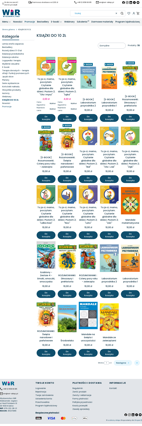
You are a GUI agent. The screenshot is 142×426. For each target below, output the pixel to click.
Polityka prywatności (82, 402)
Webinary (6, 96)
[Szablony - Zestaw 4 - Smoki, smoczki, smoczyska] (46, 255)
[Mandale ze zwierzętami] (109, 317)
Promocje (7, 106)
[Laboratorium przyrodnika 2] (109, 258)
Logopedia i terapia (11, 60)
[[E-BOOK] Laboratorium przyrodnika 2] (88, 77)
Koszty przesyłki (80, 405)
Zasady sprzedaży (81, 409)
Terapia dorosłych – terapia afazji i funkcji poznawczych (15, 72)
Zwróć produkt (79, 391)
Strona (101, 363)
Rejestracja (41, 391)
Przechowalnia (42, 402)
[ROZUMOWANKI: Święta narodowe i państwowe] (46, 314)
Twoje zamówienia (44, 395)
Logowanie (41, 388)
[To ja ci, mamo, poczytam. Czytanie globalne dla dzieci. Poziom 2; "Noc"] (67, 195)
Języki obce (7, 76)
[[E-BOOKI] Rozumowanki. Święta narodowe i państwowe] (67, 138)
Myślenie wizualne (10, 63)
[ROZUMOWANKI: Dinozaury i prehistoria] (67, 257)
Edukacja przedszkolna (13, 53)
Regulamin (78, 388)
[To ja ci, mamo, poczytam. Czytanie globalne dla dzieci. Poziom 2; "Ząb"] (130, 136)
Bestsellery (7, 47)
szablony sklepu (114, 420)
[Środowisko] (67, 319)
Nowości (6, 103)
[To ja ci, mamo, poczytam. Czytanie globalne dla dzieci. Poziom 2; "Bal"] (88, 136)
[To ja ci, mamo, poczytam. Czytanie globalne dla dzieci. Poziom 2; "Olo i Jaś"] (109, 136)
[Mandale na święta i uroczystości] (88, 316)
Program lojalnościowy (46, 405)
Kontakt (113, 388)
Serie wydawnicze (10, 83)
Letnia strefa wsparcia (13, 43)
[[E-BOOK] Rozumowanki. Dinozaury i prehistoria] (130, 75)
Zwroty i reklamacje (82, 395)
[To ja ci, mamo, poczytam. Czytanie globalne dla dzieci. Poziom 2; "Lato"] (88, 195)
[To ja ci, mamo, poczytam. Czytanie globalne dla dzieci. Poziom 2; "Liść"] (109, 195)
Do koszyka (46, 118)
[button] (122, 13)
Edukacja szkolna (10, 57)
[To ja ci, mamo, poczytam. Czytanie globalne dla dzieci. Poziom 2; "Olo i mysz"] (46, 66)
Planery (5, 80)
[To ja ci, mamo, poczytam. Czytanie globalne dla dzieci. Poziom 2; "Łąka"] (67, 66)
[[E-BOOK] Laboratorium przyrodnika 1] (109, 77)
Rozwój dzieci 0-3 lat (12, 50)
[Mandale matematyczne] (130, 201)
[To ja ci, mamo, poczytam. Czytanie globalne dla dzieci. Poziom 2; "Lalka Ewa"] (46, 195)
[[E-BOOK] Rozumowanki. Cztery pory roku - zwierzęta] (46, 139)
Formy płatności (80, 398)
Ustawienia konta (44, 398)
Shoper (137, 420)
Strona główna (8, 29)
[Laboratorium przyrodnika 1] (130, 259)
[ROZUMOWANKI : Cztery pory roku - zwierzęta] (88, 257)
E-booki (5, 67)
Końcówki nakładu (11, 86)
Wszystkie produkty (11, 90)
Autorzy (6, 93)
